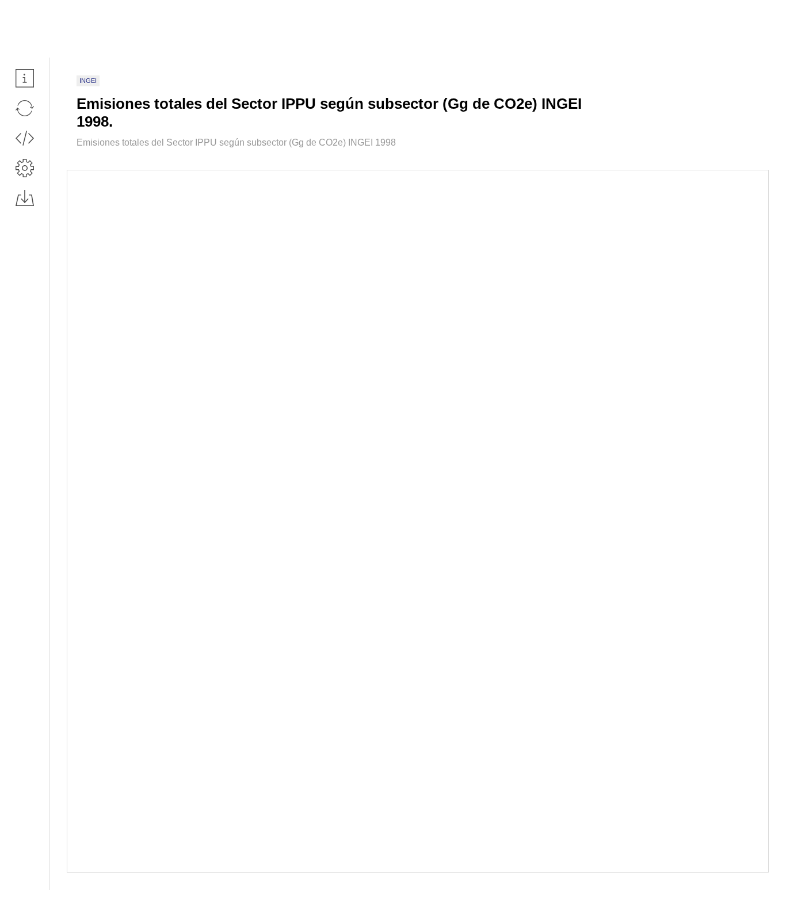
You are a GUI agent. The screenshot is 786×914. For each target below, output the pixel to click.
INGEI (88, 80)
